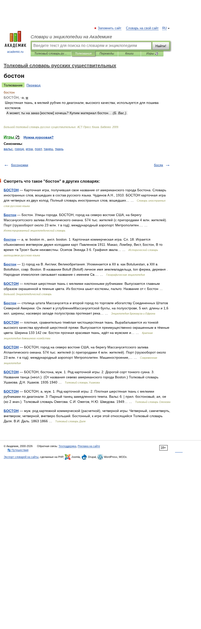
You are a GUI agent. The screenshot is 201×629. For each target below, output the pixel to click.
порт (38, 149)
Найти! (160, 46)
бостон (10, 239)
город (19, 149)
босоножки (19, 165)
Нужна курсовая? (39, 137)
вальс (8, 149)
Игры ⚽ (152, 53)
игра (29, 149)
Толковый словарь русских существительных (50, 53)
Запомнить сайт (109, 28)
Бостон (10, 215)
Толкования (83, 53)
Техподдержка (67, 446)
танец (48, 149)
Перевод (33, 85)
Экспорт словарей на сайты (21, 456)
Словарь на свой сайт (142, 28)
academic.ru (15, 52)
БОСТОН (11, 190)
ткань (59, 149)
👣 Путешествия (17, 450)
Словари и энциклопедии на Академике (71, 36)
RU (164, 28)
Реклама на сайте (89, 446)
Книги (129, 53)
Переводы (107, 53)
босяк (158, 165)
